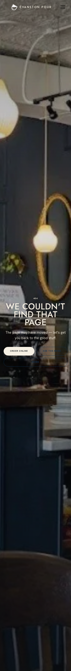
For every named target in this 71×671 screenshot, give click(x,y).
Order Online (19, 350)
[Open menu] (63, 7)
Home (35, 361)
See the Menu (52, 350)
